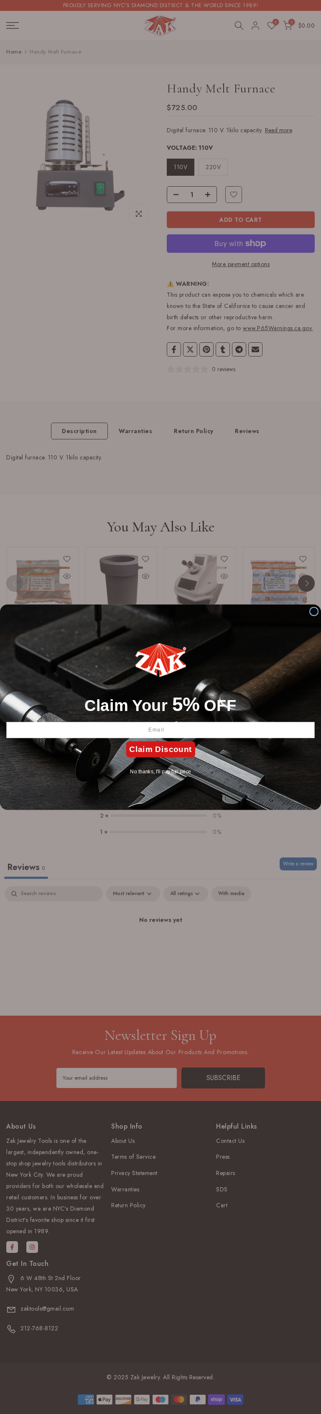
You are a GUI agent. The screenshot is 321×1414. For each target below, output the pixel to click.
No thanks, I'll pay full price (160, 771)
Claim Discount (160, 749)
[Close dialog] (314, 611)
